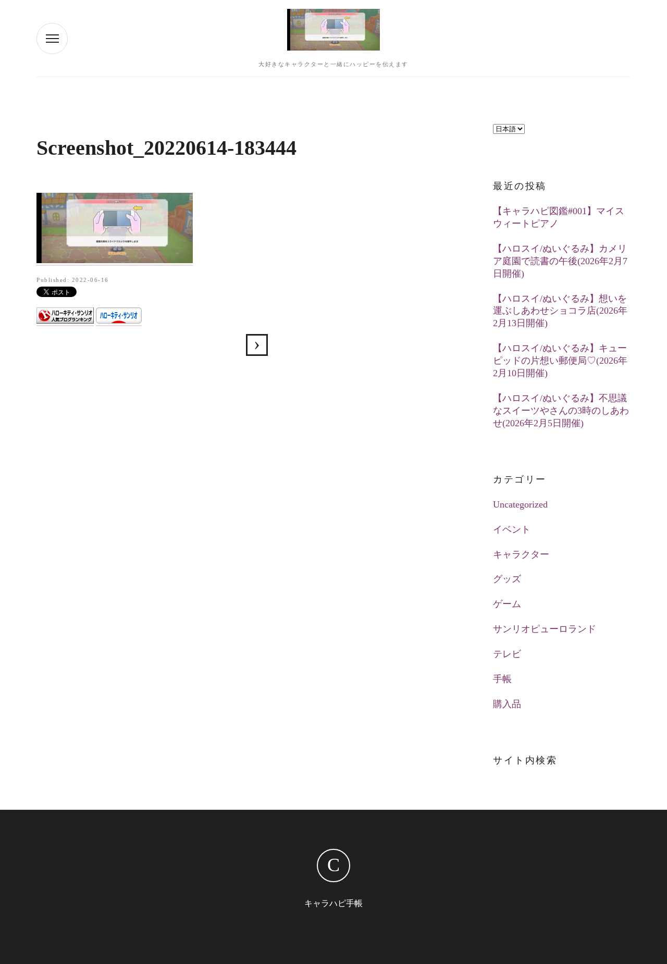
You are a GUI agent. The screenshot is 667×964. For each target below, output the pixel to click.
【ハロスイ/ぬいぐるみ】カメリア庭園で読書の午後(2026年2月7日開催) (560, 261)
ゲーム (507, 604)
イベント (511, 529)
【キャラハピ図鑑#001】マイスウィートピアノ (558, 217)
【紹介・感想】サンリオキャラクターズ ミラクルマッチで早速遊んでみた (257, 345)
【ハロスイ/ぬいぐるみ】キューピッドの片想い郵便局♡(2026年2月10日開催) (560, 360)
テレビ (507, 654)
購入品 (507, 704)
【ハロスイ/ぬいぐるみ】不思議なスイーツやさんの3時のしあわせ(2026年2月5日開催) (561, 410)
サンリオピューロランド (544, 629)
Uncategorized (520, 504)
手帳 (502, 679)
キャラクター (521, 554)
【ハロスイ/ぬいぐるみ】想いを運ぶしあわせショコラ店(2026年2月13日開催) (560, 311)
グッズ (507, 579)
